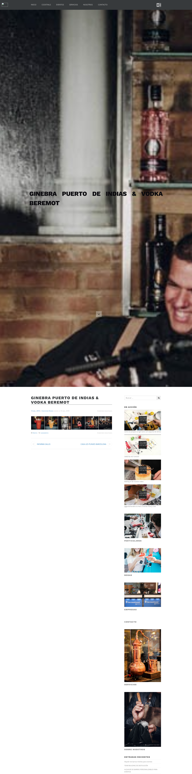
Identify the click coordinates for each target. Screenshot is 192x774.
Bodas (128, 575)
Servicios (73, 4)
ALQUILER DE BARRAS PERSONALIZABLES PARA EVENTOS (140, 770)
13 (32, 411)
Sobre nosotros (134, 749)
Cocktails (46, 4)
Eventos (60, 4)
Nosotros (88, 4)
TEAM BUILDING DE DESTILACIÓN (136, 765)
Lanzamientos (44, 433)
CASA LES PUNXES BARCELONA (93, 444)
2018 (38, 411)
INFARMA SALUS (43, 444)
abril (34, 411)
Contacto (102, 4)
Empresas (130, 610)
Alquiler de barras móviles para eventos (138, 762)
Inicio (33, 4)
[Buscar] (159, 398)
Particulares (133, 541)
